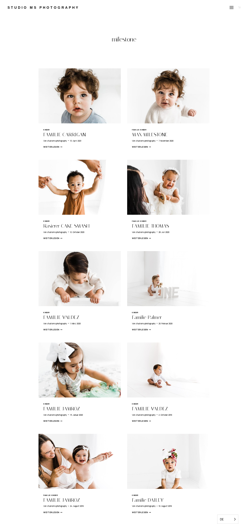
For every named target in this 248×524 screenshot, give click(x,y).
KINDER (46, 129)
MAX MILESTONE (150, 134)
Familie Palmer (147, 317)
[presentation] (80, 95)
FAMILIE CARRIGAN (64, 134)
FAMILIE (135, 129)
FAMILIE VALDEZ (61, 317)
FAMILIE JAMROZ (61, 409)
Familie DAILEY (147, 500)
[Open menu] (231, 7)
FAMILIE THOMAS (150, 226)
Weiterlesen (52, 146)
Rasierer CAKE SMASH (66, 226)
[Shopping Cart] (239, 7)
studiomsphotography (57, 140)
